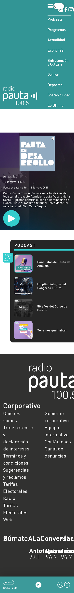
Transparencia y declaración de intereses (16, 438)
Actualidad (56, 40)
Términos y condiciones (15, 459)
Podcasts (55, 19)
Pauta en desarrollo (8, 257)
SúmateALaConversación (26, 538)
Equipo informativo (56, 431)
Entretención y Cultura (58, 62)
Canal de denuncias (55, 452)
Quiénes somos (11, 416)
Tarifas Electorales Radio (15, 491)
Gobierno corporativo (57, 416)
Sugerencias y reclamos (16, 473)
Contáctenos (58, 441)
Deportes (55, 84)
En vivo (8, 582)
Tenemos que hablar (52, 330)
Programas (57, 29)
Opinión (53, 74)
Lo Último (56, 105)
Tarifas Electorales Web (15, 512)
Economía (56, 50)
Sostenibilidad (59, 95)
